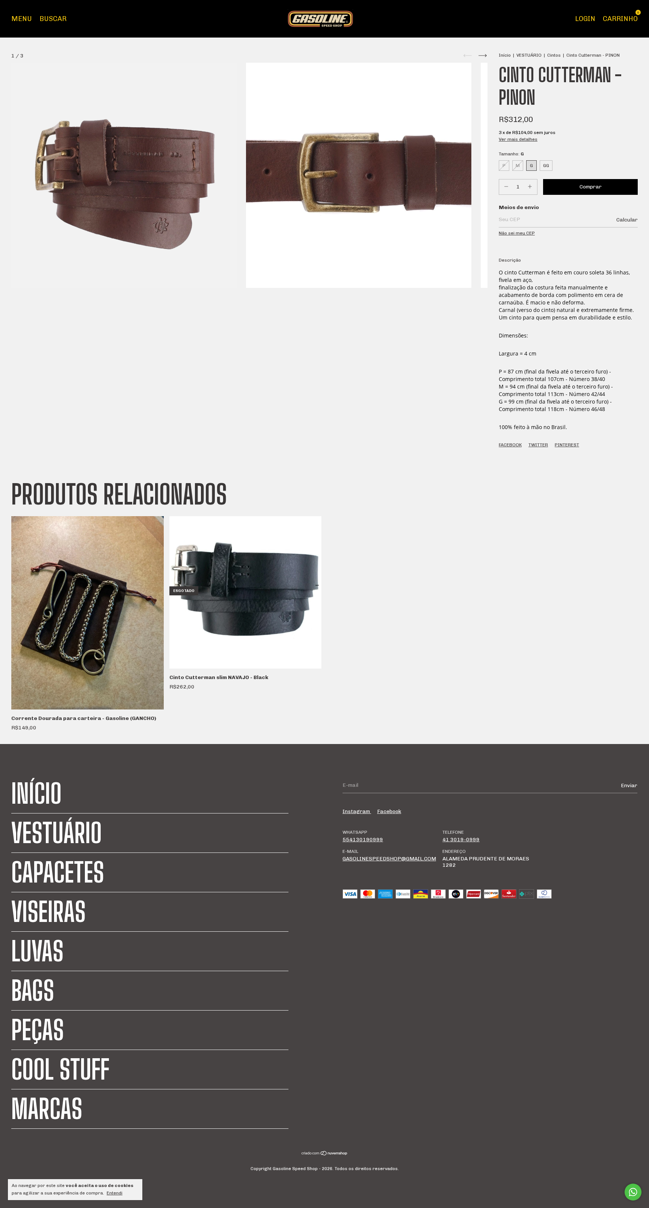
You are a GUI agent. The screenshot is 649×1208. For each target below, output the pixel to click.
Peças (37, 1030)
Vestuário (56, 833)
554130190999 (363, 839)
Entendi (114, 1193)
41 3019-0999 (461, 839)
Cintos (554, 55)
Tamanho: (511, 154)
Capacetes (57, 872)
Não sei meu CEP (517, 233)
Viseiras (48, 912)
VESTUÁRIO (529, 55)
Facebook (510, 444)
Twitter (538, 444)
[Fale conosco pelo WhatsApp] (633, 1192)
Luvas (37, 951)
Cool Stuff (60, 1069)
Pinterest (567, 444)
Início (505, 55)
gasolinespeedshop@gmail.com (389, 859)
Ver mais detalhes (518, 139)
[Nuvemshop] (324, 1154)
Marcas (46, 1109)
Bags (32, 990)
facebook (389, 811)
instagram (357, 811)
